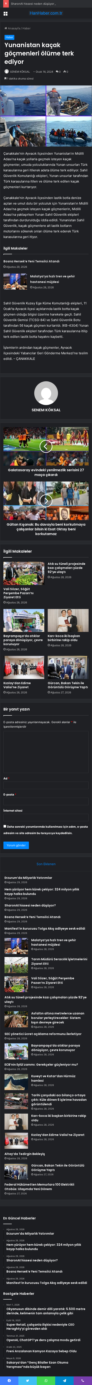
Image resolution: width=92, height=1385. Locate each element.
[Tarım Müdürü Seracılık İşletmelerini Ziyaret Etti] (16, 965)
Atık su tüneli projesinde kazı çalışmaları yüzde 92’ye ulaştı (66, 568)
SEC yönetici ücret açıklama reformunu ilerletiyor (43, 1034)
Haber (26, 28)
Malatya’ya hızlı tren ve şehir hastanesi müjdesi (53, 942)
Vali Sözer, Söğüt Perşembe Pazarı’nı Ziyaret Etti (18, 593)
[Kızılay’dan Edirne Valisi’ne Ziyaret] (23, 667)
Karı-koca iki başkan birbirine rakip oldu (64, 638)
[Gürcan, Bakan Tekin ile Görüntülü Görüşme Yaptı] (68, 667)
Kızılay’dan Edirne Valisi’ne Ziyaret (17, 685)
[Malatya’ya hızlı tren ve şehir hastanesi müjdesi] (15, 282)
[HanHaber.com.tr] (46, 13)
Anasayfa (13, 28)
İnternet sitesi (12, 810)
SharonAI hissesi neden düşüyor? (33, 3)
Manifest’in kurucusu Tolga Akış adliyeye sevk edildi (44, 928)
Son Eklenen (46, 864)
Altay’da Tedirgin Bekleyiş (24, 1154)
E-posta (9, 794)
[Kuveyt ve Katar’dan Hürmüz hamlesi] (16, 1082)
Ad (6, 778)
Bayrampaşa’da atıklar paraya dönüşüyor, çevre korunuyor (23, 640)
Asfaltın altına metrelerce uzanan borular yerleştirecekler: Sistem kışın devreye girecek (57, 1018)
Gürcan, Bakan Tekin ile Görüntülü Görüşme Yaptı (68, 685)
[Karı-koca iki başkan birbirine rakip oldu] (68, 620)
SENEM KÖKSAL (20, 71)
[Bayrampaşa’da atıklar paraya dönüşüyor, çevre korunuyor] (23, 620)
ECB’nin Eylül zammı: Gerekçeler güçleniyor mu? (41, 1064)
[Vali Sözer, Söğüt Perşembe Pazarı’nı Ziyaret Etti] (23, 573)
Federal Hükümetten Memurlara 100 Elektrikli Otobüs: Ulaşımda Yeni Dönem (39, 1186)
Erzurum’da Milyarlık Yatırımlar (28, 878)
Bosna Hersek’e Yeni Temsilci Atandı (31, 261)
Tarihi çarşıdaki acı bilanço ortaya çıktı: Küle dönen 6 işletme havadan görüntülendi (59, 1099)
